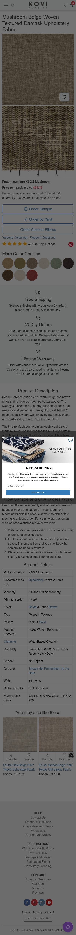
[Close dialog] (70, 440)
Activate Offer (38, 492)
